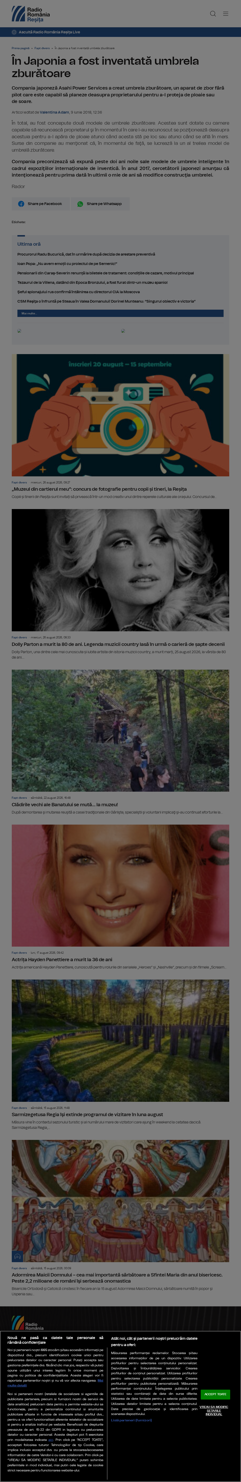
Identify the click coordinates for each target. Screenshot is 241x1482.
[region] (120, 1406)
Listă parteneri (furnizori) (131, 1420)
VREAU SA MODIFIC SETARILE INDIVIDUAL (214, 1411)
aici (50, 1440)
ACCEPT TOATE (216, 1394)
